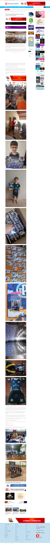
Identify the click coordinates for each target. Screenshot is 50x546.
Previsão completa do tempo (28, 539)
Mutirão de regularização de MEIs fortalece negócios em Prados (11, 503)
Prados (19, 16)
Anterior (10, 501)
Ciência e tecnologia (17, 526)
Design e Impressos (6, 535)
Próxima (22, 501)
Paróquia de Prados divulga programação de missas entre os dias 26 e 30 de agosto (23, 513)
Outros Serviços (43, 0)
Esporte (18, 16)
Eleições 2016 (16, 536)
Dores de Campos (15, 16)
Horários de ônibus (27, 535)
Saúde (26, 527)
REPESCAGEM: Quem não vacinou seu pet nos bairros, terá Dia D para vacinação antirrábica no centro (26, 9)
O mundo (16, 540)
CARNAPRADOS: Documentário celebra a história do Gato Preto (21, 503)
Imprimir (23, 16)
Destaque (13, 16)
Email (25, 16)
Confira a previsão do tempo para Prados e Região (9, 0)
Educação (16, 533)
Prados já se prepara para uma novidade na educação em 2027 (44, 9)
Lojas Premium (6, 534)
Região (20, 16)
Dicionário (30, 55)
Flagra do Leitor (16, 537)
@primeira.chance (10, 425)
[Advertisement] (15, 58)
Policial (26, 524)
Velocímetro (30, 56)
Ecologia (16, 530)
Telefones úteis (27, 536)
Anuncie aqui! (39, 0)
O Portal (37, 0)
